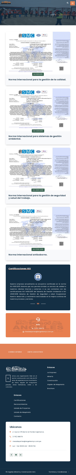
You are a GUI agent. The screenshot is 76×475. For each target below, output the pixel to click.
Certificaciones (63, 15)
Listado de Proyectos (22, 408)
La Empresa (51, 372)
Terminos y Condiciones (58, 472)
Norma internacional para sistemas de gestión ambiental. (35, 137)
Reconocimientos (20, 404)
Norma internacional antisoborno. (28, 254)
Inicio (52, 15)
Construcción (52, 380)
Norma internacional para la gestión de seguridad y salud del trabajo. (37, 196)
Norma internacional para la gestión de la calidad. (37, 79)
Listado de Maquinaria (22, 412)
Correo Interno (15, 352)
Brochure (50, 388)
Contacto (17, 416)
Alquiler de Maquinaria (55, 384)
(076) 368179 (39, 328)
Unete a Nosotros (35, 352)
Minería (50, 376)
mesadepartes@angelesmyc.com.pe (39, 332)
